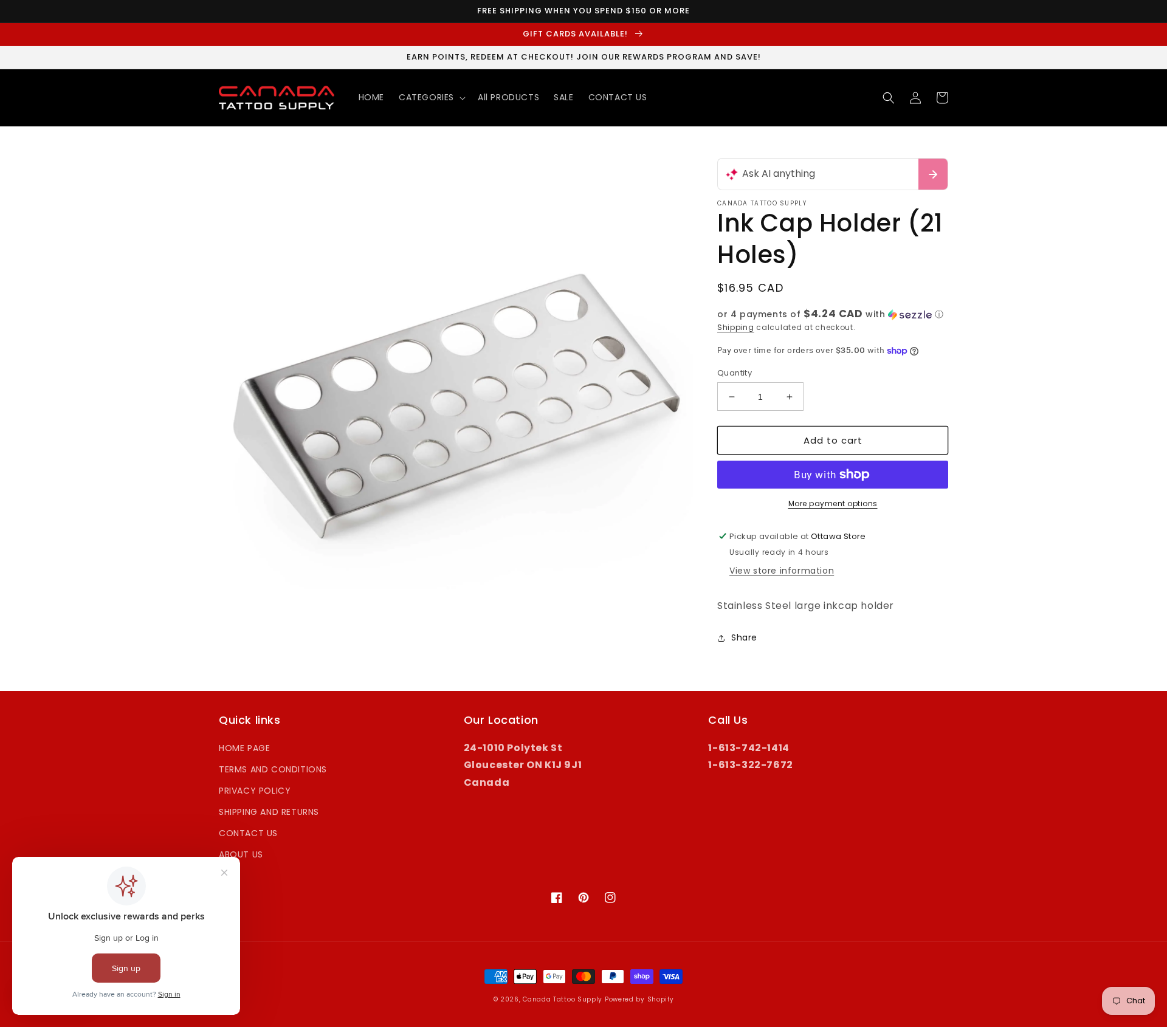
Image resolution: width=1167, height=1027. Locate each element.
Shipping (735, 327)
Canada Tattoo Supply (562, 999)
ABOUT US (241, 854)
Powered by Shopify (639, 999)
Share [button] (744, 637)
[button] (430, 97)
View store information (781, 571)
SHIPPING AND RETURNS (269, 812)
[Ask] (933, 174)
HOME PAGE (244, 748)
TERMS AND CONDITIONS (273, 769)
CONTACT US (248, 833)
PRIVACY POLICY (255, 791)
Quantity (734, 373)
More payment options (833, 503)
